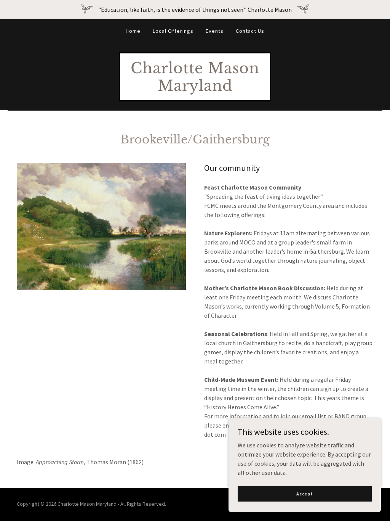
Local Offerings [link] (173, 30)
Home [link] (133, 30)
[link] (195, 88)
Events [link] (215, 30)
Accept (304, 494)
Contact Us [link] (250, 30)
